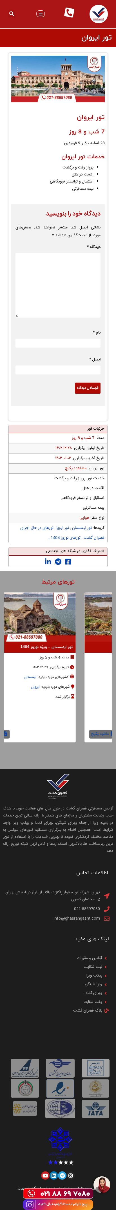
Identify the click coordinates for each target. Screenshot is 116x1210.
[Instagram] (70, 1175)
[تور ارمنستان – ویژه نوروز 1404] (57, 617)
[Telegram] (62, 1175)
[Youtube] (45, 1175)
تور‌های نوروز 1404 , (65, 538)
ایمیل (95, 359)
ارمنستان (61, 677)
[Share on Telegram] (58, 562)
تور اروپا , (61, 528)
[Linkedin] (54, 1175)
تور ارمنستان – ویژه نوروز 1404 (78, 647)
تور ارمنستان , (80, 528)
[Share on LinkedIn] (48, 562)
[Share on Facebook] (68, 562)
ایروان (66, 687)
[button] (40, 13)
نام (97, 332)
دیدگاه (94, 247)
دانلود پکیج (24, 734)
